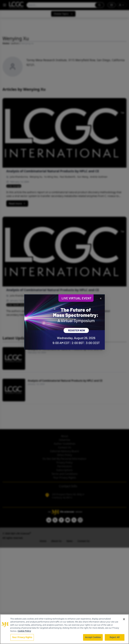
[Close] (124, 619)
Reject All (115, 637)
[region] (64, 629)
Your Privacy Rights (22, 637)
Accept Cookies (93, 637)
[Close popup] (100, 298)
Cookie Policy (24, 631)
